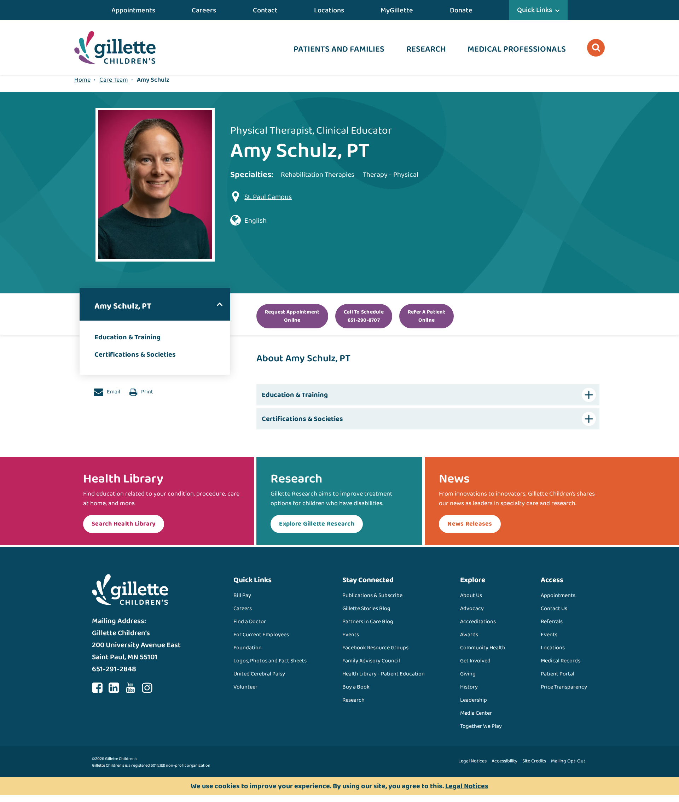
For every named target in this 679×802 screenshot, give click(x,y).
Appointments (133, 10)
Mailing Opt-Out (568, 761)
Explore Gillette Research (316, 524)
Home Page (115, 47)
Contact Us (554, 608)
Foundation (247, 647)
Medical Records (560, 660)
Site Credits (534, 761)
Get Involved (475, 660)
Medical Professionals (517, 49)
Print (146, 391)
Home (82, 80)
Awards (469, 634)
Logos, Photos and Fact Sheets (270, 660)
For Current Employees (261, 634)
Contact (265, 10)
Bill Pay (242, 595)
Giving (468, 673)
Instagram (147, 688)
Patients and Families (339, 49)
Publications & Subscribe (372, 595)
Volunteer (245, 687)
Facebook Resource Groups (375, 647)
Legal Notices (472, 761)
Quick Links (534, 10)
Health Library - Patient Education (383, 673)
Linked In (114, 688)
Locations (329, 10)
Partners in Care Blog (367, 621)
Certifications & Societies (135, 354)
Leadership (473, 700)
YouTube (130, 688)
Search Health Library (124, 524)
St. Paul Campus (268, 197)
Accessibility (504, 761)
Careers (204, 10)
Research (426, 49)
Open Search (596, 48)
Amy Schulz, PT (122, 306)
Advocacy (472, 608)
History (469, 687)
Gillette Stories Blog (366, 608)
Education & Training (127, 337)
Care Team (113, 80)
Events (350, 634)
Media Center (476, 713)
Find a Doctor (249, 621)
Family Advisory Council (371, 660)
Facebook (97, 688)
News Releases (469, 524)
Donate (461, 10)
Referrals (552, 621)
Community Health (482, 647)
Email (113, 391)
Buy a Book (356, 687)
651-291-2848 (114, 669)
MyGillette (397, 10)
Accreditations (478, 621)
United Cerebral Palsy (259, 673)
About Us (471, 595)
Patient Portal (557, 673)
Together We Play (481, 726)
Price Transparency (564, 687)
